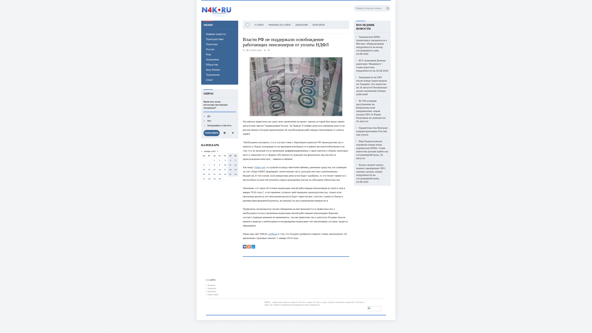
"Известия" (259, 167)
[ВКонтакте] (245, 247)
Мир (208, 54)
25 (230, 174)
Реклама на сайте (280, 24)
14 (209, 169)
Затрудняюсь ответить (219, 125)
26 (235, 174)
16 (220, 169)
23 (220, 174)
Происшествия (214, 39)
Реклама (211, 285)
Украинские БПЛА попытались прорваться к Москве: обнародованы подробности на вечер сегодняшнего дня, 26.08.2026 (371, 45)
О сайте (259, 24)
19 (235, 169)
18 (230, 169)
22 (214, 174)
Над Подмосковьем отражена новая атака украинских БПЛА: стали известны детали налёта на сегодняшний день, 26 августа (372, 150)
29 (214, 179)
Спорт (209, 80)
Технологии (213, 74)
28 (209, 179)
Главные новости (216, 34)
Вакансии (302, 24)
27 (204, 179)
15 (214, 169)
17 (225, 169)
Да (208, 116)
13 (204, 169)
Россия (210, 49)
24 (225, 174)
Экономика (212, 59)
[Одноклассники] (249, 247)
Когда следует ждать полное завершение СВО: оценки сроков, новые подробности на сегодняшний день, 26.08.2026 (371, 173)
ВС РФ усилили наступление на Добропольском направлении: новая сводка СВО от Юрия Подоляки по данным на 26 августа (370, 111)
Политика (212, 44)
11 (230, 165)
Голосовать (211, 133)
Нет (209, 120)
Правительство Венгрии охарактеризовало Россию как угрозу (372, 131)
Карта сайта (213, 294)
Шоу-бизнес (213, 69)
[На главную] (216, 10)
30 (220, 179)
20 (204, 174)
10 (225, 165)
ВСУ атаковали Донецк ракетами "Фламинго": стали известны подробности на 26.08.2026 (372, 65)
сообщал (273, 233)
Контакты (319, 24)
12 (235, 165)
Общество (212, 64)
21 (209, 174)
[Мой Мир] (253, 247)
